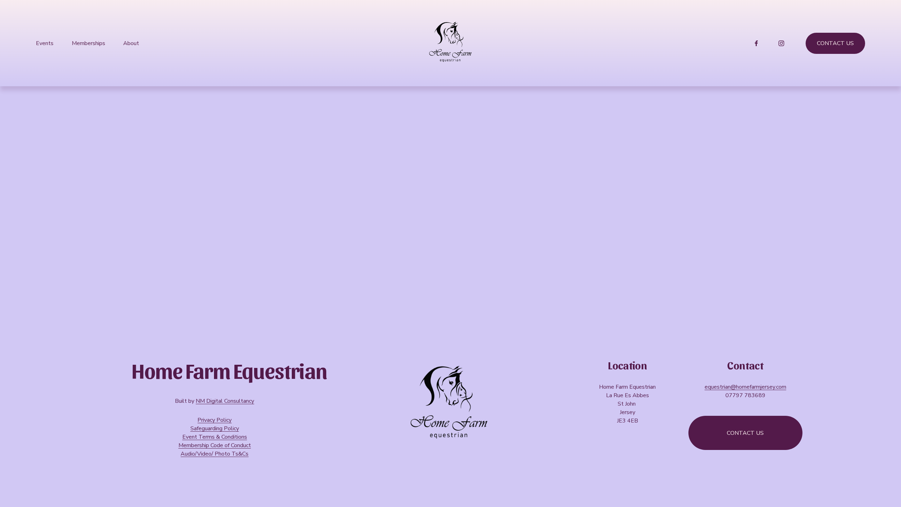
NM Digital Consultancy (225, 401)
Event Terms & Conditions (214, 437)
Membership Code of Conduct (214, 445)
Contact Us (835, 43)
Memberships (88, 43)
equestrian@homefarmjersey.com (745, 387)
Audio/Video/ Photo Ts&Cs (214, 454)
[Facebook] (756, 43)
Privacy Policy (214, 420)
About (131, 43)
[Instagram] (781, 43)
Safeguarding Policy (214, 428)
